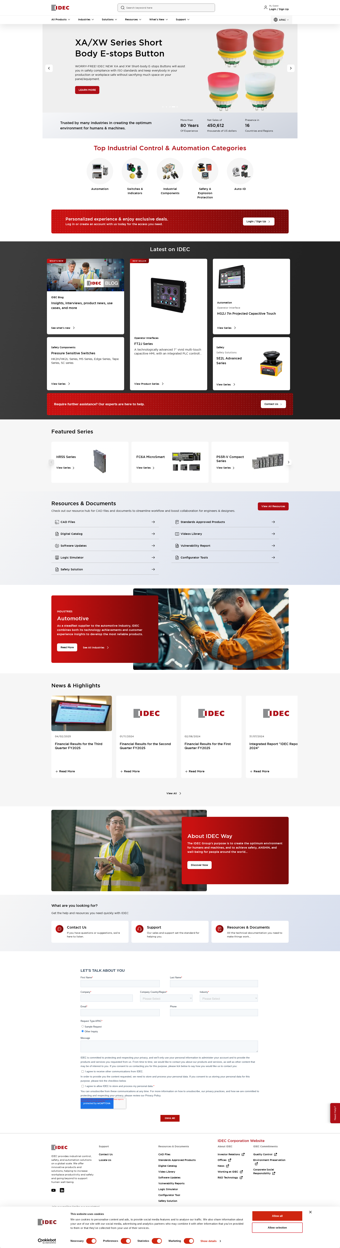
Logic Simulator (168, 1189)
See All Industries (93, 647)
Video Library (166, 1171)
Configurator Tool (169, 1195)
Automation (100, 189)
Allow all (277, 1215)
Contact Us (106, 1154)
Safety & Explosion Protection (205, 193)
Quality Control (262, 1154)
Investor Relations (229, 1154)
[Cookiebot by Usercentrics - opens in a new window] (47, 1241)
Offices (222, 1160)
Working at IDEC (228, 1171)
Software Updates (169, 1177)
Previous (51, 462)
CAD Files (164, 1154)
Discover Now (199, 864)
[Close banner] (310, 1212)
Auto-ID (240, 189)
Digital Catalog (167, 1165)
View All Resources (273, 506)
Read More (67, 647)
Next (288, 462)
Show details (208, 1241)
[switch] (126, 1241)
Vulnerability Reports (171, 1183)
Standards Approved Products (177, 1160)
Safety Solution (167, 1201)
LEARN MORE (87, 84)
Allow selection (277, 1227)
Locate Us (105, 1160)
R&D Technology (228, 1177)
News (221, 1165)
